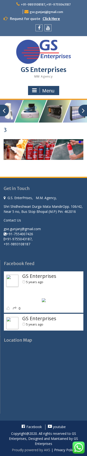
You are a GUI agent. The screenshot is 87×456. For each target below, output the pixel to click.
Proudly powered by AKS (31, 450)
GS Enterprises (43, 70)
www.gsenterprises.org (27, 291)
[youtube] (47, 27)
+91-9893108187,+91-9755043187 (46, 4)
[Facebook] (39, 27)
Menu (48, 90)
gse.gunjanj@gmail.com (46, 12)
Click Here (51, 19)
